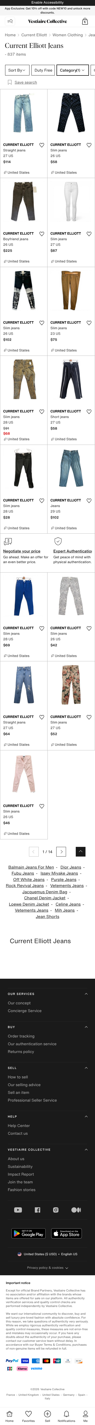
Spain (81, 1395)
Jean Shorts (47, 917)
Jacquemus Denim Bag (44, 892)
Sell (12, 1068)
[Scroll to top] (81, 852)
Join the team (20, 1182)
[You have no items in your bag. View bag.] (85, 21)
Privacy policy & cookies (45, 1267)
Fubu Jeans (22, 873)
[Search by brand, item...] (10, 21)
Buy (11, 1027)
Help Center (19, 1125)
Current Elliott (34, 35)
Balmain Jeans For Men (31, 867)
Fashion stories (22, 1190)
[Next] (61, 852)
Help (12, 1117)
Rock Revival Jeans (25, 886)
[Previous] (34, 852)
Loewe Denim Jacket (29, 904)
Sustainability (20, 1166)
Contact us (18, 1133)
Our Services (21, 994)
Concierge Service (25, 1011)
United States (51, 1395)
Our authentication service (32, 1044)
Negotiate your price (21, 551)
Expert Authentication (73, 551)
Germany (69, 1395)
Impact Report (21, 1174)
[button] (85, 21)
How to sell (18, 1077)
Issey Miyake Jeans (59, 873)
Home (10, 35)
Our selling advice (24, 1085)
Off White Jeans (29, 880)
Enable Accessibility (47, 2)
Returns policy (21, 1051)
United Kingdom (29, 1395)
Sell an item (18, 1092)
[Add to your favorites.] (42, 145)
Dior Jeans (70, 867)
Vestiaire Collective (29, 1150)
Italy (47, 1398)
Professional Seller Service (32, 1100)
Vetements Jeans (67, 886)
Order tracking (21, 1036)
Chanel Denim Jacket (45, 898)
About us (16, 1159)
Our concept (19, 1003)
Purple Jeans (63, 880)
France (10, 1395)
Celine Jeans (68, 904)
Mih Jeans (65, 910)
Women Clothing (68, 35)
